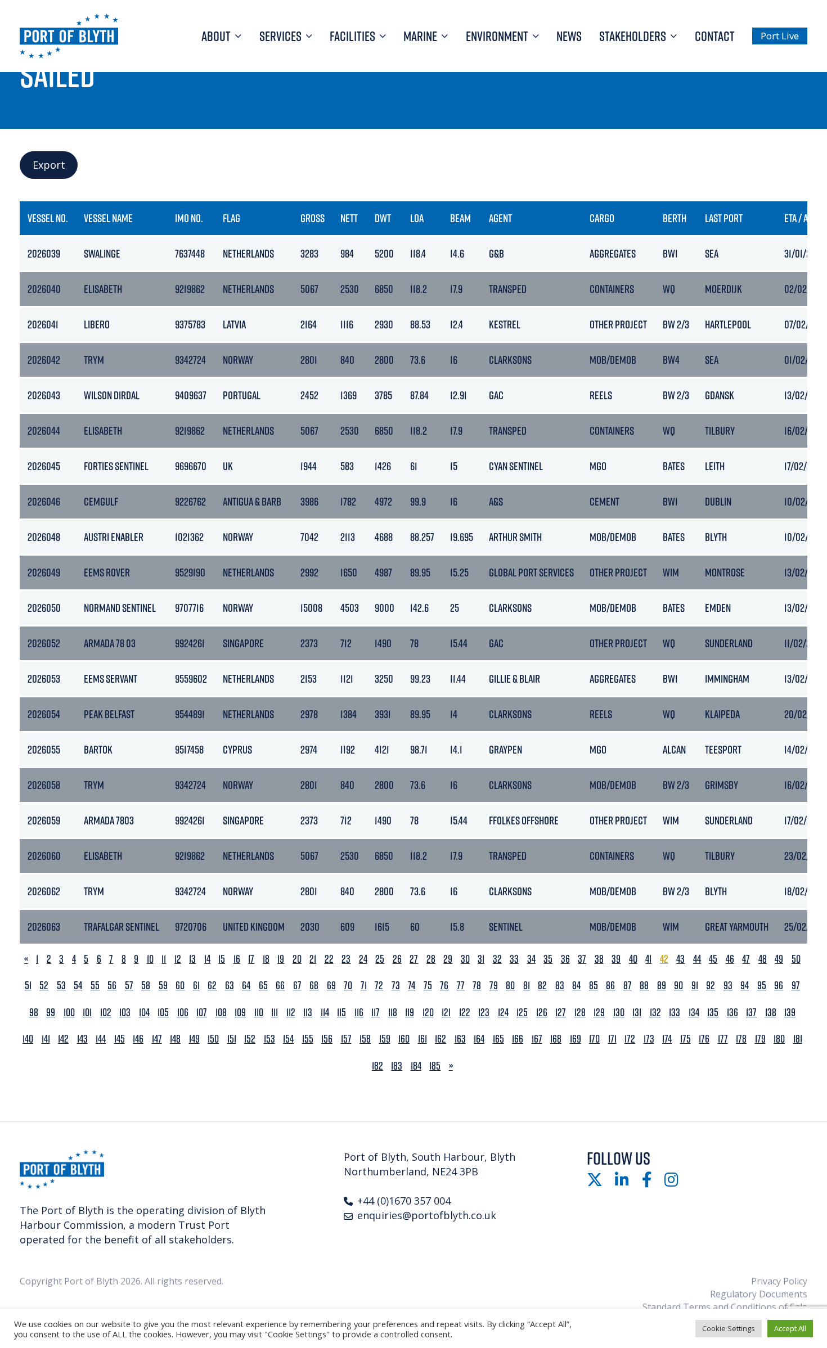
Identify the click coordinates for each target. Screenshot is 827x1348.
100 (69, 1012)
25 (379, 959)
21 (312, 959)
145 (119, 1039)
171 (612, 1039)
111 (274, 1012)
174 (667, 1039)
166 (517, 1039)
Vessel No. (48, 218)
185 (435, 1066)
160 (404, 1039)
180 (779, 1039)
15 (221, 959)
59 (163, 985)
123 (483, 1012)
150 (213, 1039)
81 (526, 985)
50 (796, 959)
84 (576, 985)
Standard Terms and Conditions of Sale (724, 1307)
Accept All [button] (790, 1328)
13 (192, 959)
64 (246, 985)
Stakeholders (632, 36)
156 (326, 1039)
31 (481, 959)
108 (221, 1012)
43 (680, 959)
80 (510, 985)
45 (713, 959)
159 (384, 1039)
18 (266, 959)
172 (629, 1039)
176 (704, 1039)
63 (229, 985)
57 (129, 985)
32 (497, 959)
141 (46, 1039)
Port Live (780, 35)
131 (636, 1012)
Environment (497, 36)
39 (616, 959)
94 (744, 985)
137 (751, 1012)
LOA (417, 218)
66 (280, 985)
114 (325, 1012)
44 (697, 959)
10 (150, 959)
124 (503, 1012)
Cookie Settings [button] (728, 1328)
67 (297, 985)
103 (125, 1012)
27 (414, 959)
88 (644, 985)
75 (428, 985)
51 (28, 985)
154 (288, 1039)
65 (263, 985)
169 (575, 1039)
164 (479, 1039)
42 (664, 959)
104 (144, 1012)
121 (446, 1012)
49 (779, 959)
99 (50, 1012)
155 (307, 1039)
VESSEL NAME (108, 218)
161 (422, 1039)
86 (610, 985)
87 (627, 985)
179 (760, 1039)
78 (477, 985)
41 (648, 959)
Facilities (352, 36)
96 (778, 985)
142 (63, 1039)
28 (430, 959)
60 (180, 985)
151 (231, 1039)
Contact (715, 36)
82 (542, 985)
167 (537, 1039)
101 (87, 1012)
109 (240, 1012)
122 (464, 1012)
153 (269, 1039)
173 (649, 1039)
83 (559, 985)
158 (365, 1039)
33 (514, 959)
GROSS (312, 218)
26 (397, 959)
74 (411, 985)
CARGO (602, 218)
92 (710, 985)
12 (177, 959)
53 (61, 985)
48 (762, 959)
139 (789, 1012)
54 (78, 985)
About (216, 36)
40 (633, 959)
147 (157, 1039)
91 (694, 985)
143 (82, 1039)
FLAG (231, 218)
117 (375, 1012)
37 (582, 959)
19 (280, 959)
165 (498, 1039)
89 (661, 985)
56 (111, 985)
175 (685, 1039)
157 (346, 1039)
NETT (349, 218)
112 (290, 1012)
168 (555, 1039)
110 (258, 1012)
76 (444, 985)
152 (249, 1039)
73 (396, 985)
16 (236, 959)
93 (727, 985)
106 (182, 1012)
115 (341, 1012)
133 (674, 1012)
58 (145, 985)
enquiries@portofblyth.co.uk (426, 1215)
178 (741, 1039)
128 (580, 1012)
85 (593, 985)
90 (678, 985)
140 (28, 1039)
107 (201, 1012)
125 (522, 1012)
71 (364, 985)
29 (447, 959)
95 (761, 985)
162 (440, 1039)
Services (280, 36)
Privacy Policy (779, 1281)
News (569, 36)
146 (138, 1039)
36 (565, 959)
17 (251, 959)
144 (101, 1039)
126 (541, 1012)
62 (212, 985)
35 (547, 959)
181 (797, 1039)
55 (95, 985)
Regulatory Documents (758, 1294)
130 (618, 1012)
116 (358, 1012)
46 (730, 959)
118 (392, 1012)
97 (796, 985)
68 (313, 985)
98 (33, 1012)
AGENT (500, 218)
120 (428, 1012)
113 (307, 1012)
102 (105, 1012)
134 (694, 1012)
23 (345, 959)
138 (770, 1012)
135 (712, 1012)
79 (493, 985)
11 (163, 959)
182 (377, 1066)
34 (531, 959)
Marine (420, 36)
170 (594, 1039)
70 (348, 985)
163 (460, 1039)
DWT (383, 218)
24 (363, 959)
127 (560, 1012)
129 (599, 1012)
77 (461, 985)
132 (655, 1012)
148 (175, 1039)
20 (297, 959)
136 (732, 1012)
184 (416, 1066)
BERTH (674, 218)
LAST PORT (724, 218)
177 (723, 1039)
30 (465, 959)
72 (379, 985)
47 (746, 959)
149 (194, 1039)
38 (599, 959)
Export (49, 165)
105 (163, 1012)
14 (207, 959)
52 (43, 985)
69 (331, 985)
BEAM (460, 218)
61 (196, 985)
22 (329, 959)
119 (409, 1012)
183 (396, 1066)
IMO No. (189, 218)
